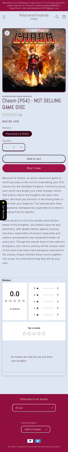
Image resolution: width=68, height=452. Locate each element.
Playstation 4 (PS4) (17, 133)
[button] (3, 16)
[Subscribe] (52, 408)
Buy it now (34, 168)
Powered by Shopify (50, 447)
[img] (10, 115)
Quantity (6, 140)
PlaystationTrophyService (28, 447)
